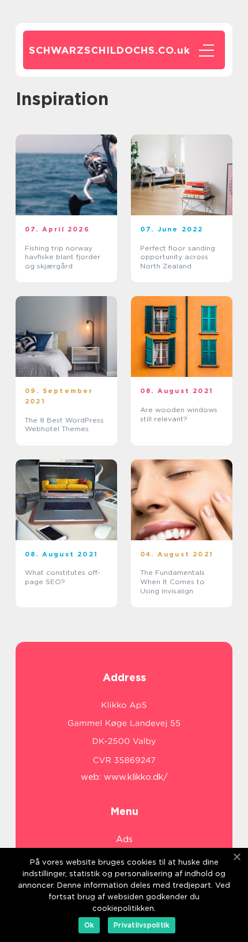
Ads (124, 839)
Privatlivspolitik (142, 925)
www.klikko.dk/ (136, 777)
